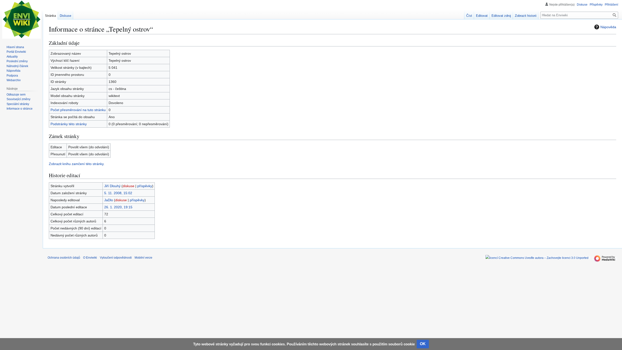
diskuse (128, 186)
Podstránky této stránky (69, 124)
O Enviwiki (90, 257)
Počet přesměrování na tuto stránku (78, 110)
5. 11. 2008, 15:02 (118, 193)
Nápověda (608, 27)
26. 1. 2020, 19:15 (118, 207)
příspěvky (144, 186)
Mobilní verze (143, 257)
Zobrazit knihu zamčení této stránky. (76, 164)
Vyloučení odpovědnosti (116, 257)
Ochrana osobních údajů (64, 257)
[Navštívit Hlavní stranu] (21, 19)
